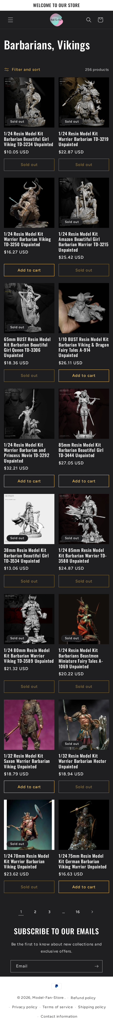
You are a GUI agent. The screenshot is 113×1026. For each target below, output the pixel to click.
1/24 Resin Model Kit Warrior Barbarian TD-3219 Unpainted (84, 139)
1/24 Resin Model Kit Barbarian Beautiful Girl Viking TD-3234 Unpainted (28, 139)
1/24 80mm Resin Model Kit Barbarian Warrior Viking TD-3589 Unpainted (29, 656)
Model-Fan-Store (48, 997)
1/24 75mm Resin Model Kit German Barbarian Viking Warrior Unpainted (83, 861)
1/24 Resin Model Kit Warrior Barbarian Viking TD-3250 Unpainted (27, 239)
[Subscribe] (96, 966)
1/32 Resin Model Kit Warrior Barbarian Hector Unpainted (82, 761)
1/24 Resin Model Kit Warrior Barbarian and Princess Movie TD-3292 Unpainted (26, 453)
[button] (10, 20)
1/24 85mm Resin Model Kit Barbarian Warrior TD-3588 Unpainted (83, 555)
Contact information (59, 1016)
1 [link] (21, 911)
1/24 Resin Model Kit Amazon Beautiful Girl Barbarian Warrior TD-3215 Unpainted (84, 242)
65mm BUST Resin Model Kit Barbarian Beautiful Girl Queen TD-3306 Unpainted (27, 347)
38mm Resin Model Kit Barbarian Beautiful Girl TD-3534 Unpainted (26, 555)
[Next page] (92, 912)
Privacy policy (25, 1007)
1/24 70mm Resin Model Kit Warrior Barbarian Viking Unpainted (26, 861)
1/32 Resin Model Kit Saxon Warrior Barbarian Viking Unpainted (27, 761)
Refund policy (83, 998)
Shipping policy (92, 1007)
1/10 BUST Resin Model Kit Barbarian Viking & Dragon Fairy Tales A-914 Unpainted (84, 347)
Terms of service (58, 1007)
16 (78, 912)
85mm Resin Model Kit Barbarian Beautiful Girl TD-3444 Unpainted (81, 450)
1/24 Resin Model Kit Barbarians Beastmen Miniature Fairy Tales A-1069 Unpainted (81, 658)
